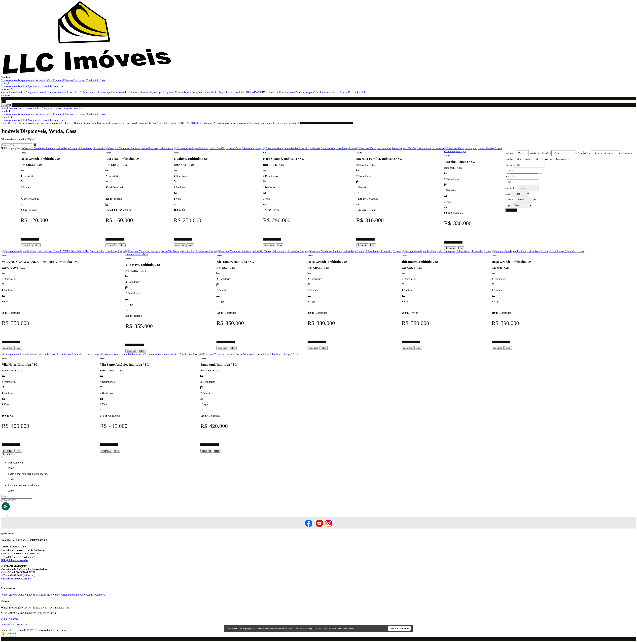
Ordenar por (547, 159)
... (296, 354)
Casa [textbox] (579, 153)
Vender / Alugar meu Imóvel (31, 92)
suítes (508, 194)
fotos (37, 245)
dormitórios (510, 188)
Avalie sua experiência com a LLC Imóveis (116, 92)
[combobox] (533, 153)
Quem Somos (8, 92)
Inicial (4, 108)
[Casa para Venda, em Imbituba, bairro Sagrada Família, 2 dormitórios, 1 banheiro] (400, 148)
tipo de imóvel (544, 153)
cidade (587, 153)
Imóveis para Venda (13, 594)
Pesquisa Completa (57, 92)
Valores (508, 165)
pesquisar (511, 210)
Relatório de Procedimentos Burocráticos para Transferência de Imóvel (303, 92)
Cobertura (40, 80)
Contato (5, 95)
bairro (518, 159)
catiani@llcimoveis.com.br (16, 578)
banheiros (509, 200)
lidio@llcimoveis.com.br (14, 560)
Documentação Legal (151, 92)
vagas (508, 205)
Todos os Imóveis (10, 80)
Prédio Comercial (55, 80)
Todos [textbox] (537, 159)
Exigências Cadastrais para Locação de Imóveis (188, 92)
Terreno (69, 80)
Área (507, 176)
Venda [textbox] (533, 153)
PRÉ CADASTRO (255, 92)
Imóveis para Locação (38, 594)
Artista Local (86, 92)
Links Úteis (73, 92)
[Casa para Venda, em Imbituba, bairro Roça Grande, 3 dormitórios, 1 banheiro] (63, 148)
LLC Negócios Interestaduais (228, 92)
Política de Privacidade (345, 628)
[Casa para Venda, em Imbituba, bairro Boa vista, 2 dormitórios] (139, 148)
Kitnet (23, 86)
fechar (6, 105)
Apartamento (27, 80)
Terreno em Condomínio (86, 80)
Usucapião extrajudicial (352, 92)
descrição (26, 245)
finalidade (510, 153)
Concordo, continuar (399, 628)
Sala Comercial (55, 86)
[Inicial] (86, 74)
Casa (102, 80)
